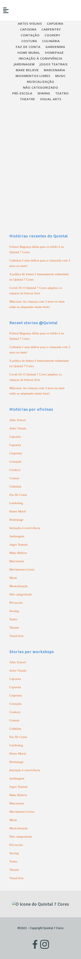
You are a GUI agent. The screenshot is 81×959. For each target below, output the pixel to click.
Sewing (14, 611)
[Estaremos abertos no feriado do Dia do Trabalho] (40, 131)
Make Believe (18, 553)
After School (17, 420)
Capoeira (15, 436)
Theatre (14, 627)
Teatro (13, 619)
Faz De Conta (18, 494)
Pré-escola (16, 602)
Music (13, 577)
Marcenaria (16, 561)
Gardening (16, 503)
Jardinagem (16, 536)
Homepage (16, 519)
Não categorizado (20, 594)
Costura (14, 478)
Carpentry (15, 453)
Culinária (15, 486)
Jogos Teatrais (18, 544)
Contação (15, 461)
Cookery (15, 470)
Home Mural (17, 511)
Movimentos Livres (21, 569)
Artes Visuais (17, 428)
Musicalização (18, 586)
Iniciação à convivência (24, 528)
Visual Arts (16, 636)
